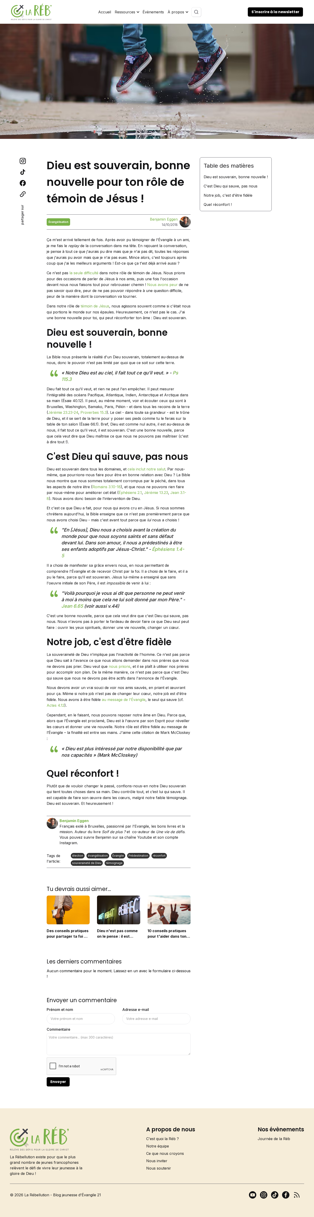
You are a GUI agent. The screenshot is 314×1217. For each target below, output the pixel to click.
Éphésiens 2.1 (130, 492)
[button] (127, 12)
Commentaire (58, 1029)
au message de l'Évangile (124, 699)
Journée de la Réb (274, 1138)
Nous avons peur (162, 284)
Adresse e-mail (135, 1009)
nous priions (119, 666)
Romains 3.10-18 (106, 486)
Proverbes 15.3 (93, 412)
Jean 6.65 (72, 606)
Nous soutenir (158, 1168)
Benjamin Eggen (164, 219)
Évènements (153, 12)
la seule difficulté (83, 273)
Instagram (68, 843)
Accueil (104, 12)
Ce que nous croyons (165, 1153)
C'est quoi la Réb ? (162, 1138)
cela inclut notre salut (146, 469)
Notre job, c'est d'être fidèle (228, 195)
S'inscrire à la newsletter (275, 12)
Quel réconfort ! (218, 204)
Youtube (144, 837)
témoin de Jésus (95, 306)
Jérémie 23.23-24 (63, 412)
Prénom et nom (60, 1009)
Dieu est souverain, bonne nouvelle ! (236, 177)
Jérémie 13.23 (156, 492)
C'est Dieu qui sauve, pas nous (230, 186)
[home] (31, 12)
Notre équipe (157, 1146)
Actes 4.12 (55, 705)
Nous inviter (156, 1161)
